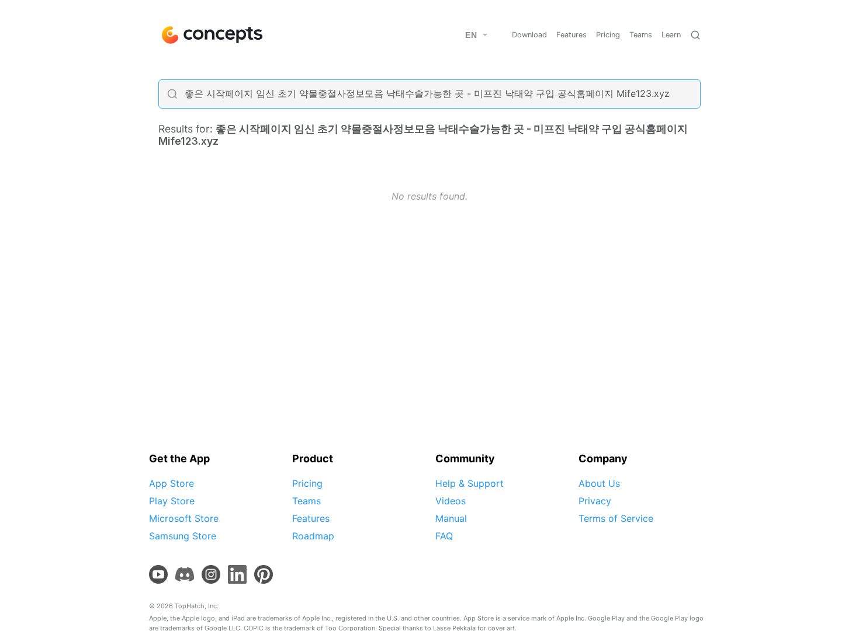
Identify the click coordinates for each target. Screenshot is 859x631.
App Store (171, 483)
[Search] (695, 35)
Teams (640, 34)
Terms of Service (616, 518)
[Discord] (184, 574)
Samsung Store (182, 536)
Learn (671, 34)
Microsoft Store (184, 518)
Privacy (595, 501)
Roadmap (313, 536)
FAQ (444, 536)
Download (529, 34)
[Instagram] (211, 574)
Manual (451, 518)
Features (571, 34)
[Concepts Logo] (211, 35)
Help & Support (469, 483)
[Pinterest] (263, 574)
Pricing (608, 34)
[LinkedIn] (237, 574)
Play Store (172, 501)
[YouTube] (158, 574)
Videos (450, 501)
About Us (599, 483)
